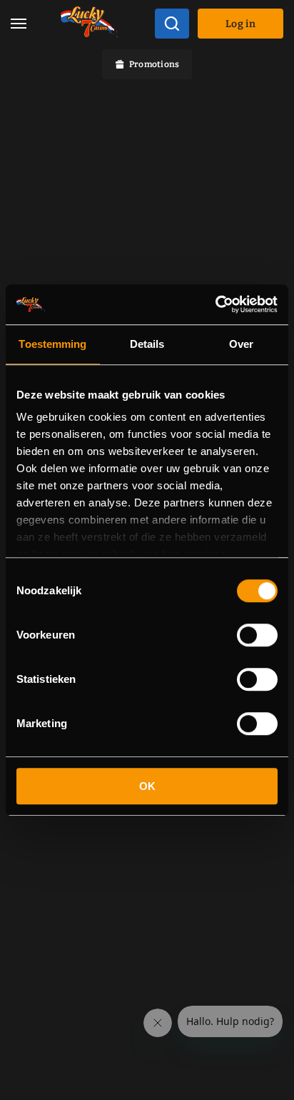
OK (147, 786)
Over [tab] (241, 344)
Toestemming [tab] (52, 344)
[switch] (257, 635)
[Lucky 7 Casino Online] (89, 24)
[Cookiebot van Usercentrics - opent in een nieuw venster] (215, 304)
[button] (18, 24)
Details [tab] (147, 344)
